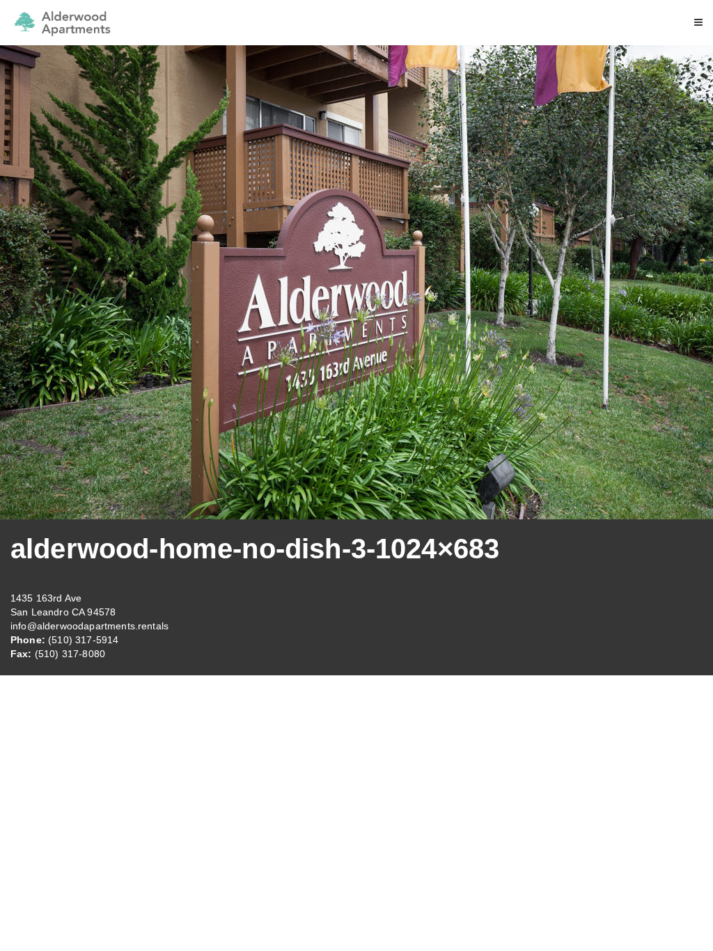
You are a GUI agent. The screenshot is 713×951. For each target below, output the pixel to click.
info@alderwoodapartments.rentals (89, 625)
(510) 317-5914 (83, 639)
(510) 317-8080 (70, 653)
